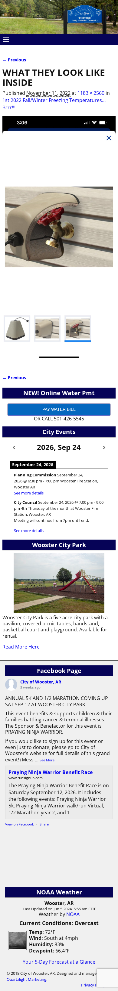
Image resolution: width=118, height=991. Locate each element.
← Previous (14, 60)
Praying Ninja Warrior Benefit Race (50, 772)
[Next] (104, 447)
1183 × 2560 (90, 93)
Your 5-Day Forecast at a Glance (59, 961)
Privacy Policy (93, 985)
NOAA (73, 914)
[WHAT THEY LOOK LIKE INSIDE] (59, 241)
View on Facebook (19, 824)
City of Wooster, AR (40, 682)
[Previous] (13, 447)
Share (44, 824)
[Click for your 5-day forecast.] (16, 948)
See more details (29, 493)
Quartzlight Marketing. (27, 979)
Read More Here (21, 646)
